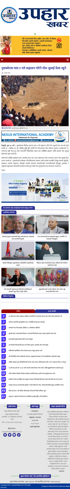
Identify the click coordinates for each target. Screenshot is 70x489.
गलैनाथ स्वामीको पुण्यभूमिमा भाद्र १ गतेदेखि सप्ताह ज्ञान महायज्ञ (27, 322)
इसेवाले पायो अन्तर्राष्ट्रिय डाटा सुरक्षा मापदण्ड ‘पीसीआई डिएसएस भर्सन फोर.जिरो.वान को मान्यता (35, 379)
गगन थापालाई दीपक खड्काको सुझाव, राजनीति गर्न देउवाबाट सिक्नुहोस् (52, 238)
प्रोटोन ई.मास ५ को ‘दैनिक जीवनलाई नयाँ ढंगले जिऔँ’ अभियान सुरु (27, 390)
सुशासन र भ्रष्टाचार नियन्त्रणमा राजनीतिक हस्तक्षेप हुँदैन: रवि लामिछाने (28, 396)
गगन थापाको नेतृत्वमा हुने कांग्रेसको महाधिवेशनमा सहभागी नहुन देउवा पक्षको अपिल (18, 290)
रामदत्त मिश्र (35, 420)
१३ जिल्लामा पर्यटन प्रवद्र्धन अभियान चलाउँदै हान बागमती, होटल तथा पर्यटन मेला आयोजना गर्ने (35, 316)
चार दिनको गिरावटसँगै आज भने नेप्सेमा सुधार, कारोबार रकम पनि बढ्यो (28, 345)
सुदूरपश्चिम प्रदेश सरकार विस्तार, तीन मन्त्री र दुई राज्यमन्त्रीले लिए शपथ (52, 290)
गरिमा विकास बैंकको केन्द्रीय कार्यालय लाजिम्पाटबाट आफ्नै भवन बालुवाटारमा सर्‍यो (32, 373)
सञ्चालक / (32, 417)
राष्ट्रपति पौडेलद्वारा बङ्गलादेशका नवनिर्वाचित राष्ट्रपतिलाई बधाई (17, 264)
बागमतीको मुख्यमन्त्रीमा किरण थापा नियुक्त (21, 339)
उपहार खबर (7, 73)
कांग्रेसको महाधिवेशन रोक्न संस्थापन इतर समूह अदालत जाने (25, 350)
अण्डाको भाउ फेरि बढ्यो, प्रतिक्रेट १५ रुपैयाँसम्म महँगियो (24, 327)
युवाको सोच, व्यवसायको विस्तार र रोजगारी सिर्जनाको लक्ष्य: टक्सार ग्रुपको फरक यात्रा (32, 333)
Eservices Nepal (64, 486)
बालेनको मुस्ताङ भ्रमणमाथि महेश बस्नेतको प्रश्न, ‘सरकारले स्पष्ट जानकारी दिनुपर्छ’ (18, 238)
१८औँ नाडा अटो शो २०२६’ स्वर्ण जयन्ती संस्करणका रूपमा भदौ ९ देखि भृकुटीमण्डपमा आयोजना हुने (36, 368)
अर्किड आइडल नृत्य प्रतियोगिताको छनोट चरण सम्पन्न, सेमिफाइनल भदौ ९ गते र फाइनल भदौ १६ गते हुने (37, 362)
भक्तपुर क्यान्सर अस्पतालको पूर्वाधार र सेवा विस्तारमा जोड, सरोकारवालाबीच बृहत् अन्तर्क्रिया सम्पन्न (36, 385)
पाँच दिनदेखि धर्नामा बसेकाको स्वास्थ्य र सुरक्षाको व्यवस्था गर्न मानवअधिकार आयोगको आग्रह (34, 356)
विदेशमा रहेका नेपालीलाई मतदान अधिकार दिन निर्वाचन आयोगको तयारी (52, 264)
